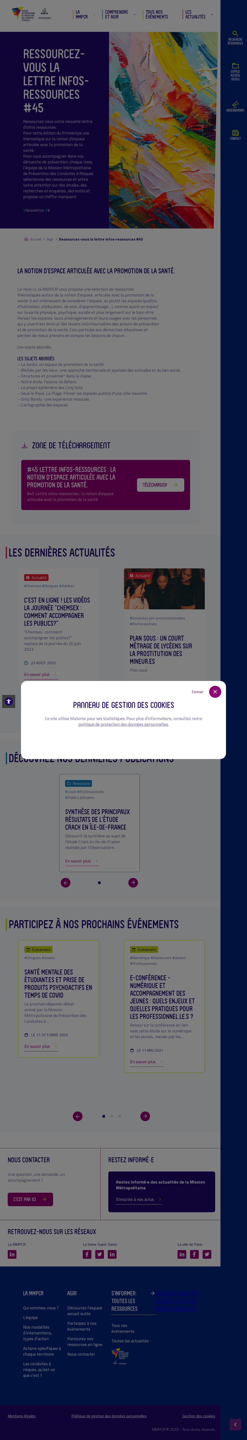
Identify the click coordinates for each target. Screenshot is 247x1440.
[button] (9, 701)
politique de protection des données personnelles (123, 724)
